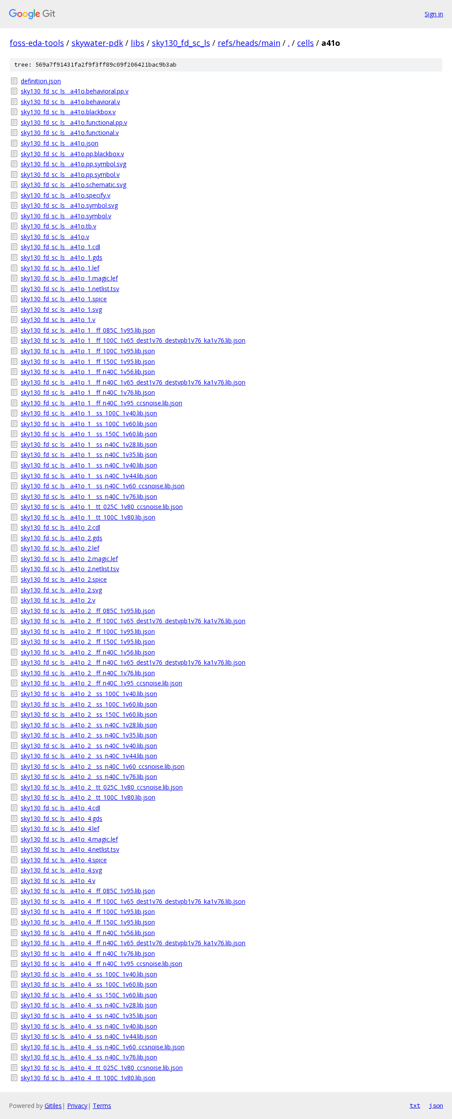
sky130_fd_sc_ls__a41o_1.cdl (60, 247)
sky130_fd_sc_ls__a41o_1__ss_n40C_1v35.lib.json (89, 454)
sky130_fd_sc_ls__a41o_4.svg (61, 870)
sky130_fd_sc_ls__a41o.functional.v (70, 132)
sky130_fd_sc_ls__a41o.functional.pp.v (74, 122)
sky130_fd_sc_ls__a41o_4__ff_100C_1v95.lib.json (88, 911)
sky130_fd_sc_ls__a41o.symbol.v (66, 216)
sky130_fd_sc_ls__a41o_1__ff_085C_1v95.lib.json (88, 330)
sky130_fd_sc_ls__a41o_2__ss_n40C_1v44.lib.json (89, 756)
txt (415, 1105)
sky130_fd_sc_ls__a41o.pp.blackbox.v (72, 154)
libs (137, 42)
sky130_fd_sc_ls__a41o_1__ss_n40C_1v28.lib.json (89, 444)
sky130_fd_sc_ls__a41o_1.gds (61, 257)
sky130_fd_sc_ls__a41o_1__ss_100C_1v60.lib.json (89, 423)
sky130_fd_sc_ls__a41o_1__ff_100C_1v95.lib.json (88, 351)
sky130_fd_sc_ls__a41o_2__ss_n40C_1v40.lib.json (89, 745)
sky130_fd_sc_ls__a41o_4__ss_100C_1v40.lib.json (89, 974)
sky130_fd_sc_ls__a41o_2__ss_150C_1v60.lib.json (89, 714)
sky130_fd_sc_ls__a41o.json (59, 143)
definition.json (41, 81)
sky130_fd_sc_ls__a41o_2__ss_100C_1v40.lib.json (89, 693)
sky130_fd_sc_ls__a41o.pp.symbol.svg (73, 164)
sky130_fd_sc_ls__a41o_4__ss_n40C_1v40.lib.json (89, 1026)
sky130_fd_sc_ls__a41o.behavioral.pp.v (74, 91)
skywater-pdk (97, 42)
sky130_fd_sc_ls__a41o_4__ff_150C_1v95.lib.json (88, 922)
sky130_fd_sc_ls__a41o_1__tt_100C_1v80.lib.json (88, 517)
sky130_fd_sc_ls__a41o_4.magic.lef (69, 839)
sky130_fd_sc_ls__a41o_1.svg (61, 309)
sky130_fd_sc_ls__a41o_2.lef (60, 548)
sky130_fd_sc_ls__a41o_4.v (58, 880)
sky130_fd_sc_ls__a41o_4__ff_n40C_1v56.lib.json (88, 932)
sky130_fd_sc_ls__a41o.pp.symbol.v (70, 174)
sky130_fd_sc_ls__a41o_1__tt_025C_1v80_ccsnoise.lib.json (102, 506)
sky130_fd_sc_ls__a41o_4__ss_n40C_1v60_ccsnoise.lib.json (103, 1047)
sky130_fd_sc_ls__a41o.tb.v (58, 226)
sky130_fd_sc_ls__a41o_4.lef (60, 828)
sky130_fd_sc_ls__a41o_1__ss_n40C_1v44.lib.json (89, 476)
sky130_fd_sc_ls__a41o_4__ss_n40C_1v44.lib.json (89, 1036)
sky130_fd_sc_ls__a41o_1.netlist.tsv (70, 288)
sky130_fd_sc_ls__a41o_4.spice (64, 860)
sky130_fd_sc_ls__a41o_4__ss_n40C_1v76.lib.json (89, 1057)
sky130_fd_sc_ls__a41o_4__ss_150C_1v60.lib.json (89, 995)
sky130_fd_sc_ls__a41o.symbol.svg (69, 205)
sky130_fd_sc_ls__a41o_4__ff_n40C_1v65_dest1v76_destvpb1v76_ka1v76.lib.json (133, 943)
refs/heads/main (249, 42)
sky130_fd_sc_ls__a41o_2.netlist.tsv (70, 569)
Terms (102, 1105)
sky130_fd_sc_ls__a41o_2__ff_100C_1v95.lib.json (88, 631)
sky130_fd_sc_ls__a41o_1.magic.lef (69, 278)
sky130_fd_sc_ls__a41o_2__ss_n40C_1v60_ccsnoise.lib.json (103, 766)
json (436, 1105)
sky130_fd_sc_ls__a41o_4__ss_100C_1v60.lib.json (89, 984)
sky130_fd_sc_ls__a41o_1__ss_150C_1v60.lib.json (89, 434)
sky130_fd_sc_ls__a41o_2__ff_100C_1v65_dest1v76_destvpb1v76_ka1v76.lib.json (133, 621)
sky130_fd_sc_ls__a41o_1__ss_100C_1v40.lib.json (89, 413)
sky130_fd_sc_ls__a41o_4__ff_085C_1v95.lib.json (88, 891)
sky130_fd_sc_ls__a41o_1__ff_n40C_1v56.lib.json (88, 371)
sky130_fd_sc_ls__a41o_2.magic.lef (69, 558)
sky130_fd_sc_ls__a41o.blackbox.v (68, 112)
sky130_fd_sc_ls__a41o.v (55, 236)
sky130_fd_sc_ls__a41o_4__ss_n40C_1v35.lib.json (89, 1015)
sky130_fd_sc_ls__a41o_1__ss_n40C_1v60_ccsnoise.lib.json (103, 486)
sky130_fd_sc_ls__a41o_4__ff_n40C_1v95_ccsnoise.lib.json (101, 963)
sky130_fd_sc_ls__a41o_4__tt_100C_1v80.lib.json (88, 1078)
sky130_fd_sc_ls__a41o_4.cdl (60, 808)
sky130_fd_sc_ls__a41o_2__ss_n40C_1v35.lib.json (89, 735)
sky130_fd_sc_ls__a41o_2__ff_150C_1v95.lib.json (88, 641)
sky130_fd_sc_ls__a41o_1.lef (60, 268)
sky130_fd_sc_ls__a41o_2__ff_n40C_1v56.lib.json (88, 652)
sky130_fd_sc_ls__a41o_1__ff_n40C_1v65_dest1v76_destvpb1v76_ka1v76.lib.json (133, 382)
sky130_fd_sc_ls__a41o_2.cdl (60, 527)
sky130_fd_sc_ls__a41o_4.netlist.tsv (70, 849)
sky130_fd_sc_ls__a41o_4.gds (61, 818)
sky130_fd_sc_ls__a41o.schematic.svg (73, 184)
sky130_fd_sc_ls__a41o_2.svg (61, 590)
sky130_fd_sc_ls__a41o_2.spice (64, 579)
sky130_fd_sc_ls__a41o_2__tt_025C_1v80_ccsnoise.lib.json (102, 787)
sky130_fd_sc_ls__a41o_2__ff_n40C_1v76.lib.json (88, 673)
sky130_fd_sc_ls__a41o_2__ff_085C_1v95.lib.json (88, 610)
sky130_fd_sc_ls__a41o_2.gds (61, 538)
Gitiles (53, 1105)
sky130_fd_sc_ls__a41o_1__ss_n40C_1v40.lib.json (89, 465)
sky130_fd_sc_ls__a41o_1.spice (64, 299)
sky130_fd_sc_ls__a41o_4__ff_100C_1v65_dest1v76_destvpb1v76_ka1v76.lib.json (133, 901)
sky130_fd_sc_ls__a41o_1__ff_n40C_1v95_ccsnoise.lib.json (101, 403)
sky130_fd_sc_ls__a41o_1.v (58, 319)
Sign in (434, 14)
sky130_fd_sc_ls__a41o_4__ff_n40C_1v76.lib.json (88, 953)
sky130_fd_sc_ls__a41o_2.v (58, 600)
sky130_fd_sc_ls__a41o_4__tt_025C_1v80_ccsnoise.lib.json (102, 1067)
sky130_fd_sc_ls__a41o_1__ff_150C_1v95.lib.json (88, 361)
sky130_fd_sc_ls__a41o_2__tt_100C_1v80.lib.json (88, 797)
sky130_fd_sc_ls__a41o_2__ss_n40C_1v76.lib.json (89, 776)
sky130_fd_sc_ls (181, 42)
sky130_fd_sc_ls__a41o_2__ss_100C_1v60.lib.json (89, 704)
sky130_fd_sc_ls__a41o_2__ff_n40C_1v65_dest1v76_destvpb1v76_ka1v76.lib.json (133, 662)
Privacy (77, 1105)
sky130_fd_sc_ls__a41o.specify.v (65, 195)
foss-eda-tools (37, 42)
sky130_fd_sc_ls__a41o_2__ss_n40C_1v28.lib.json (89, 725)
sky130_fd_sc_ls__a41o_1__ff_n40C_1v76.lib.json (88, 392)
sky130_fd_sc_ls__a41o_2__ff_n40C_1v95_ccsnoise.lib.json (101, 683)
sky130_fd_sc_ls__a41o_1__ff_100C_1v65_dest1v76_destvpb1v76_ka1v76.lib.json (133, 340)
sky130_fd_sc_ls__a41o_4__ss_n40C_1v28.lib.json (89, 1005)
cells (305, 42)
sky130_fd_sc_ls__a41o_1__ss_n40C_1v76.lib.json (89, 496)
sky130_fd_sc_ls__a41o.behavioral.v (70, 101)
